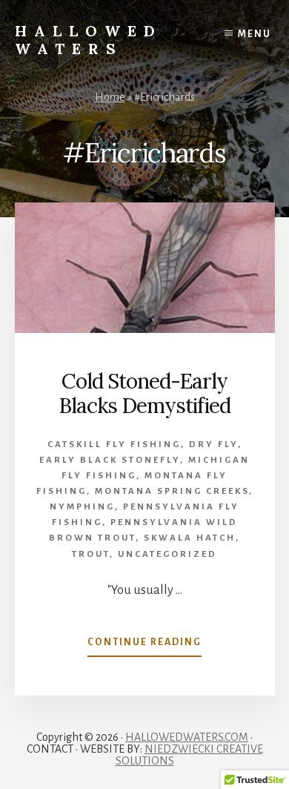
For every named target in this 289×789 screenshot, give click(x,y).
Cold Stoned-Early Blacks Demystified (144, 394)
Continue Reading (144, 646)
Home (110, 97)
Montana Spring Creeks (172, 491)
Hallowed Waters (88, 40)
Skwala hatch (190, 538)
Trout (91, 554)
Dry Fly (213, 444)
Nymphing (82, 507)
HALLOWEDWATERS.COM (186, 737)
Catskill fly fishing (114, 444)
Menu (254, 34)
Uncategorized (167, 554)
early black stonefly (109, 460)
